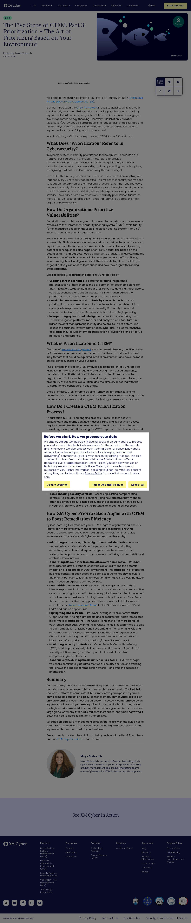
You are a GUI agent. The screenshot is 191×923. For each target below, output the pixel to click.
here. (47, 477)
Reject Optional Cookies (107, 484)
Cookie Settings (57, 484)
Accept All (137, 484)
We (46, 441)
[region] (95, 462)
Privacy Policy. (93, 473)
